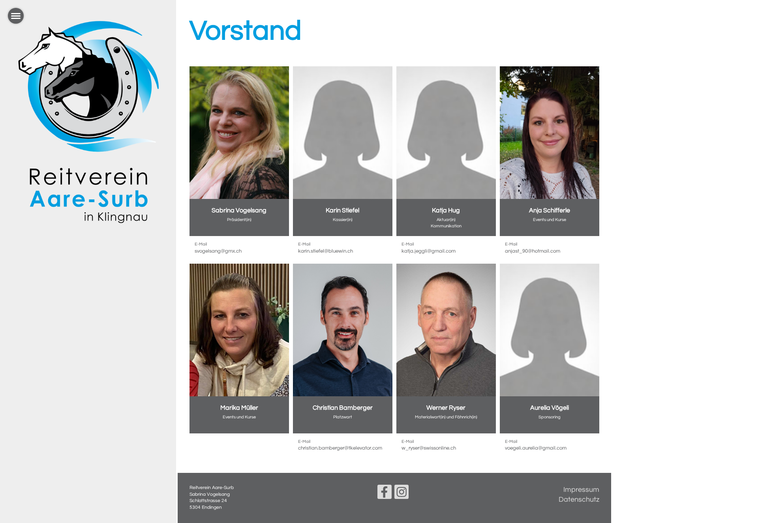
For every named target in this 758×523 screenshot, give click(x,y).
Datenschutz (579, 499)
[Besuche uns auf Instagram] (401, 494)
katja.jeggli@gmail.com (429, 251)
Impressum (581, 489)
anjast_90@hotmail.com (532, 251)
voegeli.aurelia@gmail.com (536, 448)
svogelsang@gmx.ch (218, 251)
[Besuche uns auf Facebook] (384, 494)
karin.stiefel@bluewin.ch (325, 251)
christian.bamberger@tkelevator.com (340, 448)
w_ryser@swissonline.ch (429, 448)
